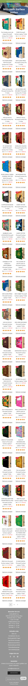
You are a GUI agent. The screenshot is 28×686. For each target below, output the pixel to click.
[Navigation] (1, 5)
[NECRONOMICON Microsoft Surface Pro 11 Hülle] (21, 166)
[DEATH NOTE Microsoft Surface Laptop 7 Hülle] (7, 462)
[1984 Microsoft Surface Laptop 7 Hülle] (21, 490)
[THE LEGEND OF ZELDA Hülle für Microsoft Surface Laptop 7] (21, 253)
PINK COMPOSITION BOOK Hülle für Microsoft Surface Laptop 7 (20, 412)
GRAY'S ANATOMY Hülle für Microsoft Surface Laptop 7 (7, 531)
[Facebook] (10, 656)
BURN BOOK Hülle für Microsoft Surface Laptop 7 (21, 352)
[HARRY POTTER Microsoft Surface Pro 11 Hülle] (21, 196)
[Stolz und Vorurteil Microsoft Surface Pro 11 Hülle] (7, 81)
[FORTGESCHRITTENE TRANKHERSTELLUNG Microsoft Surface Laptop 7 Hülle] (7, 490)
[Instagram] (14, 656)
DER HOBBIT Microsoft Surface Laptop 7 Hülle (21, 295)
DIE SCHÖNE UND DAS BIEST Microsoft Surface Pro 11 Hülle (20, 91)
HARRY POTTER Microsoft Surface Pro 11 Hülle (21, 206)
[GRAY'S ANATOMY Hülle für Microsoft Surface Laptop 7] (7, 521)
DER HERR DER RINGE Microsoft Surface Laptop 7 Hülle (21, 324)
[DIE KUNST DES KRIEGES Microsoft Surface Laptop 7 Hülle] (7, 581)
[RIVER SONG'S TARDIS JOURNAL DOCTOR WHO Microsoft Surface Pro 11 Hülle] (7, 166)
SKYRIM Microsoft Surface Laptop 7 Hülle (21, 380)
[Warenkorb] (26, 5)
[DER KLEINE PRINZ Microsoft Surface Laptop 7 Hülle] (7, 286)
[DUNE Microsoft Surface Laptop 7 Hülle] (21, 24)
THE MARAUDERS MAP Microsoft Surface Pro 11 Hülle (7, 62)
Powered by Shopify (14, 684)
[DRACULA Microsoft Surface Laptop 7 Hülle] (7, 553)
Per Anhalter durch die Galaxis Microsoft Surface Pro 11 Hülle (7, 34)
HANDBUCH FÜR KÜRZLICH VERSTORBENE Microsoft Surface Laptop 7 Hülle (7, 265)
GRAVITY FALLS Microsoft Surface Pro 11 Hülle (21, 119)
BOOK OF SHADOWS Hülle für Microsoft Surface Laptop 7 (7, 441)
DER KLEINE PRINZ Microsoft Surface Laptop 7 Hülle (7, 295)
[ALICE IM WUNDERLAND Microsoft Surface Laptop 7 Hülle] (21, 432)
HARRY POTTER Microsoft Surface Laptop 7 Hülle (21, 235)
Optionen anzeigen (7, 43)
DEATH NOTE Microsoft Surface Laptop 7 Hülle (7, 472)
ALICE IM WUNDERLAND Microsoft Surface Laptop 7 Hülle (21, 442)
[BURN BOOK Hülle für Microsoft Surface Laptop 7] (21, 342)
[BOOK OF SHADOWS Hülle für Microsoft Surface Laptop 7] (7, 432)
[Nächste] (17, 604)
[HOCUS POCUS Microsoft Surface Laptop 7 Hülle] (7, 314)
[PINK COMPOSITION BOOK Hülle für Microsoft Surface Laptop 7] (21, 401)
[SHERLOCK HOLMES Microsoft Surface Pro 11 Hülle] (21, 138)
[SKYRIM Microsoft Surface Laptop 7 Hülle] (21, 371)
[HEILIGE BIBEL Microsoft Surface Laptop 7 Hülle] (7, 342)
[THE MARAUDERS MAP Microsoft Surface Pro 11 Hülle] (7, 52)
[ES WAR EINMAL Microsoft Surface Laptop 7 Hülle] (21, 553)
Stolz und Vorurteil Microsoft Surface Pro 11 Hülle (7, 91)
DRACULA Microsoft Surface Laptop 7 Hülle (7, 562)
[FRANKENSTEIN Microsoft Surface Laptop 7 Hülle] (21, 581)
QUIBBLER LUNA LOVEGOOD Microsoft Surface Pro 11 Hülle (7, 235)
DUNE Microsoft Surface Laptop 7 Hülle (21, 33)
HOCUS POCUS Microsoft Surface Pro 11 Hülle (7, 119)
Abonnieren (14, 673)
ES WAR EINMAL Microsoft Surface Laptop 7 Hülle (21, 563)
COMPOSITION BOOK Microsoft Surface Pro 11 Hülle (7, 206)
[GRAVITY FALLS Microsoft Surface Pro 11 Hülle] (21, 109)
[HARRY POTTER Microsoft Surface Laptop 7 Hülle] (21, 225)
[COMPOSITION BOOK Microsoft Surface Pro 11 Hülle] (7, 196)
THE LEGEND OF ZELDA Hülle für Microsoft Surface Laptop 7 (21, 264)
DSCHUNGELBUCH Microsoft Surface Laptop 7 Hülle (7, 411)
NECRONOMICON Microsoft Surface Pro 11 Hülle (21, 176)
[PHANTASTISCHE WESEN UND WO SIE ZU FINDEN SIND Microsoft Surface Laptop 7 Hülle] (21, 521)
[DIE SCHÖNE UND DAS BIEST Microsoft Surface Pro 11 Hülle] (21, 81)
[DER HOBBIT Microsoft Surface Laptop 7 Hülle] (21, 286)
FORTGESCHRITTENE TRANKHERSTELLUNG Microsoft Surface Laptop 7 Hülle (7, 501)
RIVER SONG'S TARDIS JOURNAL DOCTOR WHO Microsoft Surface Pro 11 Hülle (7, 177)
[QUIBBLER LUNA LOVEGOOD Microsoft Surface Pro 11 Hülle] (7, 225)
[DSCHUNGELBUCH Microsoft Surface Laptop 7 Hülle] (7, 401)
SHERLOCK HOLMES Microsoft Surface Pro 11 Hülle (21, 148)
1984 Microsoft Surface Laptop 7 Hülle (21, 499)
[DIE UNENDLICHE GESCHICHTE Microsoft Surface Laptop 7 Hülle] (7, 371)
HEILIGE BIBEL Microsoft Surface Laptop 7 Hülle (7, 352)
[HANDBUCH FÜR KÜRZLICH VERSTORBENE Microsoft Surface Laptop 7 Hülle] (7, 253)
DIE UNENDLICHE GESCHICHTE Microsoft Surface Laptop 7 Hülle (7, 382)
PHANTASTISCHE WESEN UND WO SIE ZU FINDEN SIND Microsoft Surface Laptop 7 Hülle (20, 532)
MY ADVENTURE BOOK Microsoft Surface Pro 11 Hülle (7, 148)
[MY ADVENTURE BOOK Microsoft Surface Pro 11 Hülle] (7, 138)
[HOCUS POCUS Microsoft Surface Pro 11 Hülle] (7, 109)
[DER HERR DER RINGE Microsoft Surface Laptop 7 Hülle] (21, 314)
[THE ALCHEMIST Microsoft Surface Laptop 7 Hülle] (21, 462)
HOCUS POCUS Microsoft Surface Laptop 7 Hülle (7, 324)
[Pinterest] (17, 656)
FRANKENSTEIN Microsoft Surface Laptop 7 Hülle (21, 591)
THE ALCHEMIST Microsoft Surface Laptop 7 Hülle (21, 472)
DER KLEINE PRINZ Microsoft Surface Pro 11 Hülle (21, 62)
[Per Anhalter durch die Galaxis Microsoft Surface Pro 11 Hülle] (7, 24)
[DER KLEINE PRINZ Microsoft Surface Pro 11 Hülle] (21, 52)
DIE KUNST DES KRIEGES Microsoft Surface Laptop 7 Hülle (7, 591)
